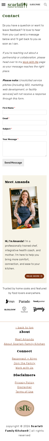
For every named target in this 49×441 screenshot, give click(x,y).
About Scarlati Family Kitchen (24, 343)
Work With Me (30, 61)
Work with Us (24, 367)
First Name (9, 108)
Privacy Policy (24, 382)
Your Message (10, 139)
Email (6, 118)
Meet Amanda (24, 339)
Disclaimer (24, 387)
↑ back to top (24, 327)
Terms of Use (24, 391)
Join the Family (24, 363)
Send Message (13, 162)
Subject (7, 129)
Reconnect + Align (24, 358)
